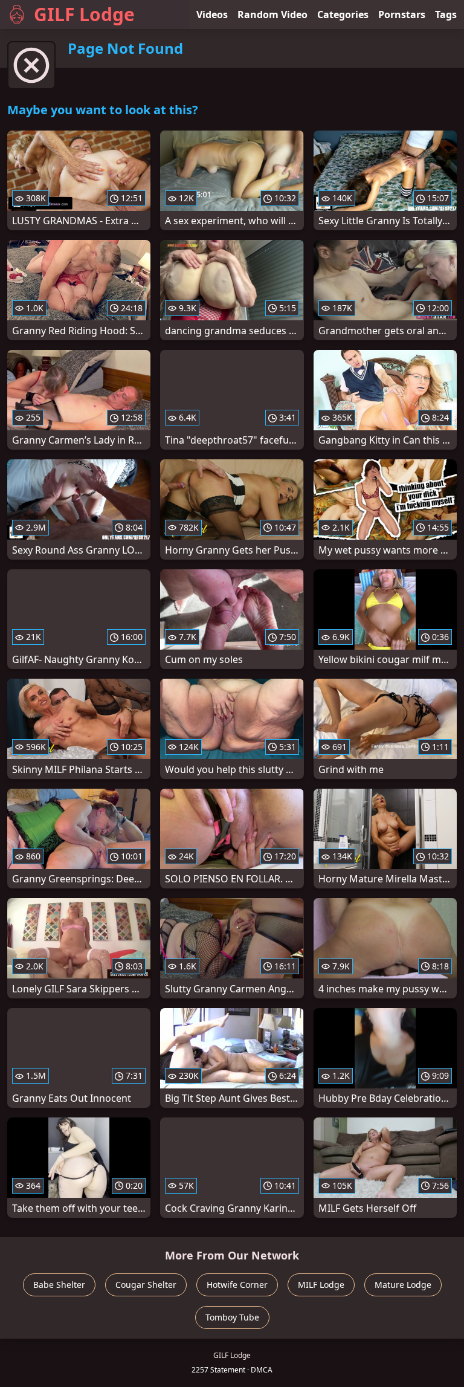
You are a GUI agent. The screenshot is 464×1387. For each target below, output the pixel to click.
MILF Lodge (321, 1284)
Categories (343, 14)
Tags (446, 14)
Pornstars (401, 14)
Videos (212, 14)
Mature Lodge (403, 1284)
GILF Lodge (84, 14)
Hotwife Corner (237, 1284)
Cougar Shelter (145, 1284)
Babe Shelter (59, 1284)
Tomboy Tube (232, 1317)
